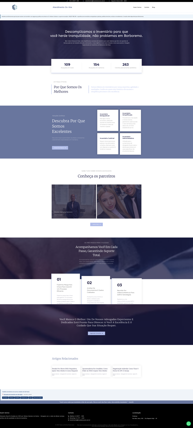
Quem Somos (137, 7)
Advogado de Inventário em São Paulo (13, 394)
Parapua (11, 397)
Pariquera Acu (24, 397)
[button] (60, 148)
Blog (153, 7)
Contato (146, 7)
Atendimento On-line (62, 7)
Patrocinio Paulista (38, 397)
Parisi (30, 397)
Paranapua (5, 397)
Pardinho (17, 397)
